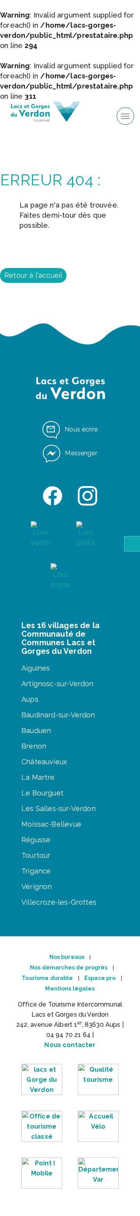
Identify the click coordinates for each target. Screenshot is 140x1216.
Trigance (36, 871)
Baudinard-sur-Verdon (58, 715)
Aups (29, 699)
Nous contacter (69, 1045)
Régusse (35, 840)
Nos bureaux (67, 957)
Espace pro (100, 978)
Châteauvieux (44, 762)
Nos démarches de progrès (68, 967)
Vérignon (36, 886)
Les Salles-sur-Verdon (58, 808)
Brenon (33, 746)
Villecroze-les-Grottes (58, 902)
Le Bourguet (42, 793)
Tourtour (35, 855)
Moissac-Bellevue (51, 824)
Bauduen (36, 730)
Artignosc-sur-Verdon (57, 684)
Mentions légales (69, 988)
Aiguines (35, 668)
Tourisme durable (47, 978)
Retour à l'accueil (33, 275)
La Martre (38, 777)
